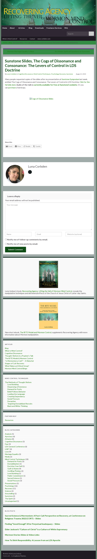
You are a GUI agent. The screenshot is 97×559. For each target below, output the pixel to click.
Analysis (8, 434)
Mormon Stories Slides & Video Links (22, 535)
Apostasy (9, 436)
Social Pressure (13, 399)
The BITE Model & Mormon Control (19, 358)
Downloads (39, 28)
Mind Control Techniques (42, 74)
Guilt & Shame (13, 468)
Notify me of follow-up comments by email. (27, 239)
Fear (6, 444)
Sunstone (69, 74)
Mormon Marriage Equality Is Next (20, 51)
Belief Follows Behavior (16, 392)
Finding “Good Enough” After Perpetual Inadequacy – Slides (32, 524)
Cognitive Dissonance (25, 74)
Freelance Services (54, 28)
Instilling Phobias (14, 471)
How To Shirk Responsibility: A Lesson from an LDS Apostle (32, 540)
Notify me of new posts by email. (22, 244)
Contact (32, 39)
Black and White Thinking (17, 406)
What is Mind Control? (9, 39)
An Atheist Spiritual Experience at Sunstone (72, 51)
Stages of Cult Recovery (14, 363)
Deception (11, 401)
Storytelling (9, 493)
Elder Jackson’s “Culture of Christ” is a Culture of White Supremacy (36, 529)
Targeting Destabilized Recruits (19, 404)
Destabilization (13, 464)
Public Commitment (15, 476)
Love (7, 452)
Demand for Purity (14, 389)
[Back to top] (91, 553)
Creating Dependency (16, 396)
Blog (30, 28)
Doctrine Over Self (14, 466)
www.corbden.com (44, 39)
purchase (12, 88)
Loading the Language (16, 394)
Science (8, 491)
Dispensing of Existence (17, 387)
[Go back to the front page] (48, 12)
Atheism (8, 439)
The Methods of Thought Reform (18, 382)
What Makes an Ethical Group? (17, 366)
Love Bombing (13, 384)
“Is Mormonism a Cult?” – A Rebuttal (19, 361)
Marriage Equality (12, 454)
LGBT (7, 449)
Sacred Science (13, 478)
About (12, 28)
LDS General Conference (15, 446)
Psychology (55, 74)
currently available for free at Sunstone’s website (55, 85)
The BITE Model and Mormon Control (35, 332)
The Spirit (9, 498)
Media (7, 457)
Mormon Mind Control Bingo (16, 368)
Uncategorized (11, 501)
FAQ (66, 28)
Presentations (10, 483)
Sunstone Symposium (70, 79)
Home (4, 28)
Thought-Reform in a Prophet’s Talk (19, 356)
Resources (23, 39)
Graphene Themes (19, 556)
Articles (21, 28)
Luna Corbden (11, 74)
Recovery (62, 74)
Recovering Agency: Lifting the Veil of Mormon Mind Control (47, 291)
